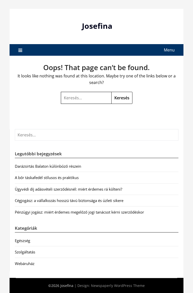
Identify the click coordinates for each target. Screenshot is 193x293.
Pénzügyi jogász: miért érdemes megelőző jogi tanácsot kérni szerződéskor (79, 212)
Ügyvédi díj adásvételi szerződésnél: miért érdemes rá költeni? (68, 189)
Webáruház (24, 263)
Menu (169, 50)
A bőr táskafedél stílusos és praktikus (47, 177)
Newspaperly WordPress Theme (118, 285)
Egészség (22, 240)
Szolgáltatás (25, 251)
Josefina (97, 26)
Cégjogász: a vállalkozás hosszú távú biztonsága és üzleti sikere (69, 200)
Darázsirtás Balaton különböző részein (48, 166)
